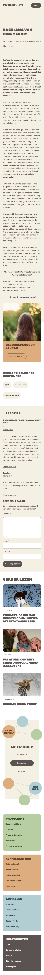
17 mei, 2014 (8, 430)
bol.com (6, 284)
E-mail (6, 552)
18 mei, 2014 (8, 476)
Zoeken (23, 15)
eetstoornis (20, 385)
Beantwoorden (9, 467)
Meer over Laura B (16, 356)
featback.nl (22, 763)
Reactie (7, 514)
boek (7, 385)
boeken (22, 287)
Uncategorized (12, 395)
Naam (6, 541)
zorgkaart (22, 771)
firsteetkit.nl (22, 754)
